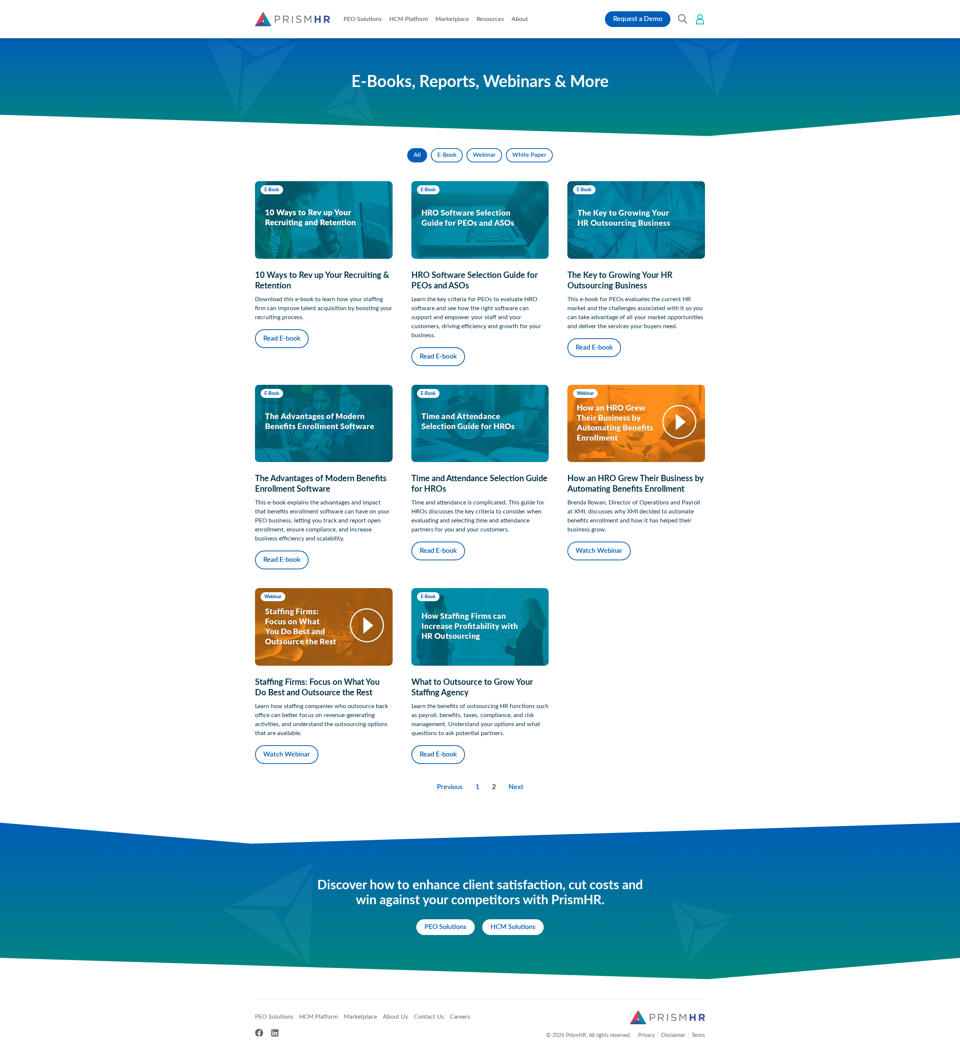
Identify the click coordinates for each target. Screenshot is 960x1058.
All (417, 155)
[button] (363, 19)
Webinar (484, 155)
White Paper (529, 155)
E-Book (446, 155)
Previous (450, 787)
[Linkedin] (275, 1033)
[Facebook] (259, 1033)
